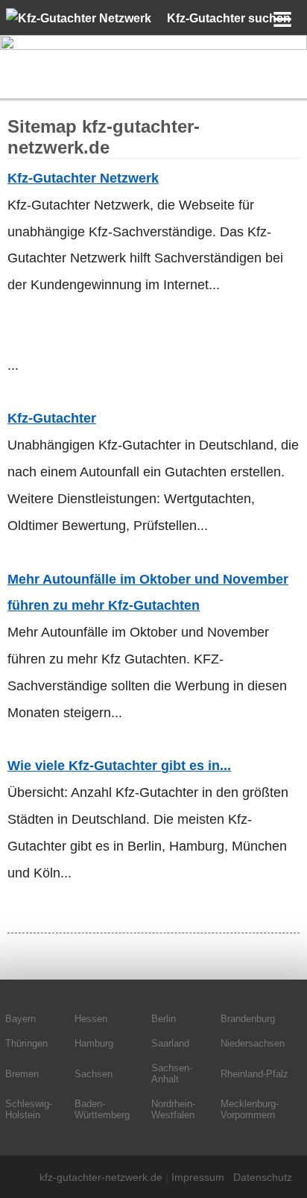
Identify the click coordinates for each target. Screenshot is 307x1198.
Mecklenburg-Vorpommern (250, 1109)
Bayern (20, 1018)
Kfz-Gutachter (51, 418)
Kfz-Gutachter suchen (229, 18)
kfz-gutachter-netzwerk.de (100, 1177)
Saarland (170, 1043)
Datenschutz (262, 1177)
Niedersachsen (253, 1043)
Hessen (91, 1018)
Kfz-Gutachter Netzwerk (83, 178)
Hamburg (94, 1043)
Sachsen (94, 1073)
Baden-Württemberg (102, 1109)
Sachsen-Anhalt (171, 1073)
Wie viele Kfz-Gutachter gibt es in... (119, 765)
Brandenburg (248, 1018)
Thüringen (26, 1043)
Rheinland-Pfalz (254, 1073)
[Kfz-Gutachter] (153, 46)
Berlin (163, 1018)
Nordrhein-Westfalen (173, 1109)
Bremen (22, 1073)
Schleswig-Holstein (28, 1109)
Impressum (197, 1177)
